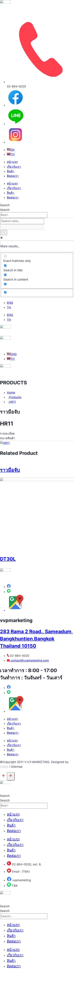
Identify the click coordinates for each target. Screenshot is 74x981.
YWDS (4, 766)
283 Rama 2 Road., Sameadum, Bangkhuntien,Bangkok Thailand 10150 (36, 639)
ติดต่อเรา (13, 176)
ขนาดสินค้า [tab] (7, 438)
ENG (10, 302)
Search (5, 205)
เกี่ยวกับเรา (14, 166)
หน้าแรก (12, 162)
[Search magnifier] (4, 232)
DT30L (8, 559)
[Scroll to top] (3, 776)
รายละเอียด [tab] (7, 433)
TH (9, 307)
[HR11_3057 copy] (5, 443)
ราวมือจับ (10, 470)
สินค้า (10, 171)
